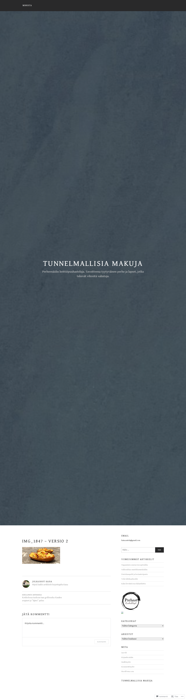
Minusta (27, 5)
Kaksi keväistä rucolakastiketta (133, 584)
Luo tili (124, 653)
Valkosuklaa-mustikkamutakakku (134, 570)
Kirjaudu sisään (127, 657)
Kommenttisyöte (127, 667)
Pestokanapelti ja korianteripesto (134, 574)
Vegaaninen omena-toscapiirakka (134, 565)
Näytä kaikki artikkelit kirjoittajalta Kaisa (50, 584)
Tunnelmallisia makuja (93, 263)
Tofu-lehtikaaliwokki (129, 579)
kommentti (101, 642)
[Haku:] (142, 550)
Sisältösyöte (126, 662)
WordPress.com (127, 671)
